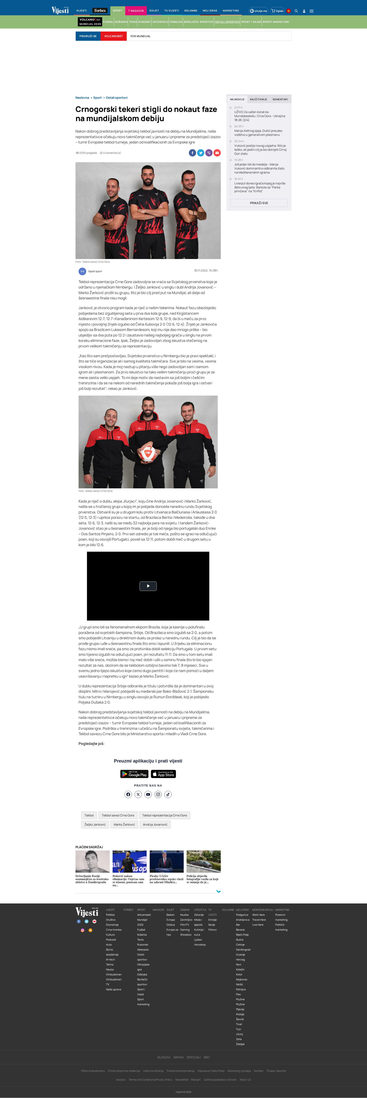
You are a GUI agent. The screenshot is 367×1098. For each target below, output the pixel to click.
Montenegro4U (262, 909)
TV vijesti (212, 912)
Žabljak (240, 1044)
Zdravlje (199, 914)
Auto (109, 944)
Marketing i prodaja (239, 1071)
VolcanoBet (113, 36)
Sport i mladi (141, 992)
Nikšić (239, 984)
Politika (110, 914)
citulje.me (261, 11)
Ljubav (198, 939)
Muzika (184, 914)
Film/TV (184, 924)
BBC (207, 1057)
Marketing (282, 909)
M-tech (110, 959)
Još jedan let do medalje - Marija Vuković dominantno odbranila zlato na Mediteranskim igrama (259, 168)
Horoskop (200, 944)
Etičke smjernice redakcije (124, 1071)
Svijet (170, 909)
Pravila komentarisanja (180, 1071)
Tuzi (238, 1029)
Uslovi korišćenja (153, 1071)
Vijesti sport (95, 271)
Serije (211, 924)
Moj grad (242, 909)
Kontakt (259, 1071)
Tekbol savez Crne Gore (118, 815)
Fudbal (141, 929)
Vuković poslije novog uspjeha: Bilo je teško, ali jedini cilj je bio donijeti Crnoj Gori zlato (260, 150)
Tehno (110, 964)
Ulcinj (239, 1034)
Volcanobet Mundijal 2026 (144, 919)
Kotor (239, 974)
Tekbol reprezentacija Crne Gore (164, 815)
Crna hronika (114, 929)
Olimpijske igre (143, 967)
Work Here (258, 914)
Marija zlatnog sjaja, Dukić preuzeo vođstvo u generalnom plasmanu (258, 133)
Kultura (110, 934)
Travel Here (259, 919)
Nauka (110, 969)
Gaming (185, 929)
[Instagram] (158, 794)
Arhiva (178, 1057)
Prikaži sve (259, 203)
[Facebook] (128, 794)
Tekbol (89, 815)
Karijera (121, 1079)
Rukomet (142, 944)
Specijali (194, 1057)
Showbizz (186, 934)
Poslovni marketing (281, 917)
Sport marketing (143, 1002)
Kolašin (240, 969)
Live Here (257, 924)
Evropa (170, 919)
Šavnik (240, 1019)
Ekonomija (112, 924)
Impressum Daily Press (210, 1071)
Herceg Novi (240, 962)
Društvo (110, 919)
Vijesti (110, 909)
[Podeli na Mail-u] (217, 152)
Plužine (240, 999)
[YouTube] (148, 794)
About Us (245, 1079)
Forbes (128, 909)
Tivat (239, 1024)
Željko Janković (95, 824)
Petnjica (241, 989)
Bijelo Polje (242, 934)
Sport (141, 909)
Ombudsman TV (114, 982)
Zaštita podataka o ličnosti (220, 1079)
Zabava (185, 909)
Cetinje (240, 944)
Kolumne (228, 909)
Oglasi (279, 11)
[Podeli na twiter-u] (200, 152)
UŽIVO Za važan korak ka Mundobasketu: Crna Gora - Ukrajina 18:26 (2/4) (259, 116)
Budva (240, 939)
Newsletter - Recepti (188, 1079)
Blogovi (164, 1057)
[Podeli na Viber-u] (209, 152)
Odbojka (142, 974)
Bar (238, 924)
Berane (240, 929)
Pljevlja (240, 1009)
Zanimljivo (186, 919)
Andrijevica (242, 919)
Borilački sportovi (142, 982)
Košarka (142, 934)
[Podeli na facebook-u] (192, 152)
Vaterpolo (143, 949)
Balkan (170, 914)
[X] (138, 794)
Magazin (158, 909)
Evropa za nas (172, 932)
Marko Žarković (124, 824)
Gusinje (240, 954)
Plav (238, 994)
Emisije (212, 919)
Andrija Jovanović (155, 824)
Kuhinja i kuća (199, 932)
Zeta (239, 1039)
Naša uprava (113, 989)
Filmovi (212, 929)
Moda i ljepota (198, 922)
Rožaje (240, 1014)
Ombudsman (114, 974)
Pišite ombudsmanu (93, 1071)
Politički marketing (281, 927)
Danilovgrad (243, 949)
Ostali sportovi (142, 957)
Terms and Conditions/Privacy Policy (150, 1079)
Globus (170, 924)
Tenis (140, 939)
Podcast (111, 939)
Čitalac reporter (276, 1071)
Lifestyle (200, 909)
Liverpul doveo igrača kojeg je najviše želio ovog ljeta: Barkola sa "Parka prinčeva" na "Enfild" (259, 187)
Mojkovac (242, 979)
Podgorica (242, 914)
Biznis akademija (112, 952)
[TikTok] (168, 794)
